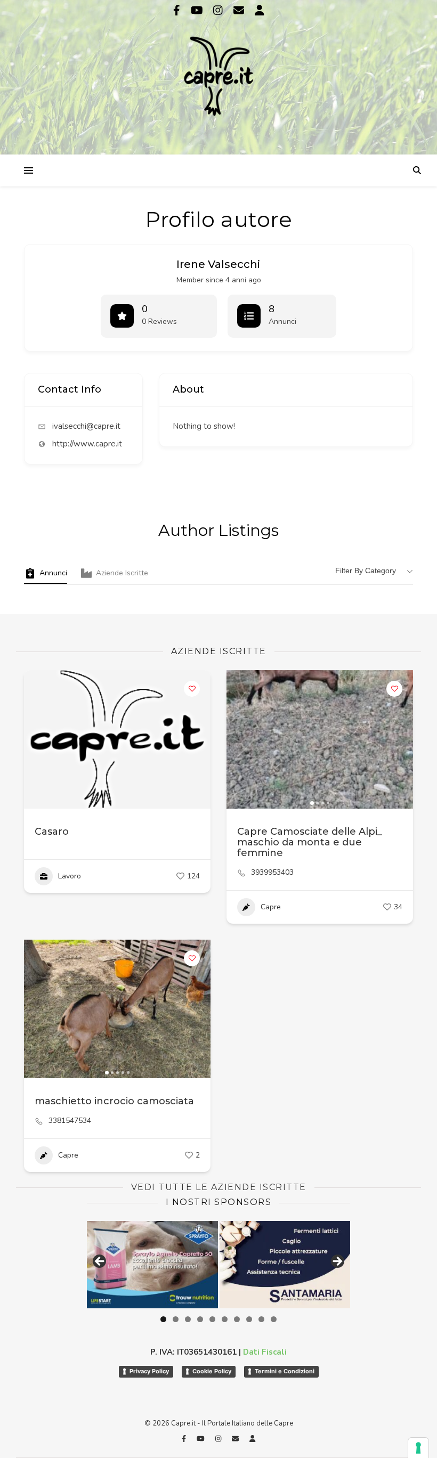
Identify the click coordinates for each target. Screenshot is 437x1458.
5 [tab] (212, 1319)
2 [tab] (176, 1319)
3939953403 (272, 872)
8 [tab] (249, 1319)
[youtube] (198, 10)
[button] (240, 739)
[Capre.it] (218, 76)
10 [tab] (274, 1319)
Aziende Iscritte (122, 573)
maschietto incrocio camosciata (114, 1101)
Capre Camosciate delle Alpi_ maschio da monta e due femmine (309, 842)
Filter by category (365, 570)
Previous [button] (100, 1262)
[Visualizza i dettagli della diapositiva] (152, 1264)
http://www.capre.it (87, 443)
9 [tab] (261, 1319)
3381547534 (69, 1121)
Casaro (52, 831)
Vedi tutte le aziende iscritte (218, 1187)
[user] (259, 10)
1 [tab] (163, 1319)
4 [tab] (200, 1319)
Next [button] (337, 1262)
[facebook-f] (178, 10)
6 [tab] (225, 1319)
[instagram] (219, 10)
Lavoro (69, 876)
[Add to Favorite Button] (192, 689)
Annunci (53, 573)
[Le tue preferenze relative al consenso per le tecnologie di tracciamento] (418, 1448)
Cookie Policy (211, 1371)
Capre (271, 907)
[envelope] (240, 10)
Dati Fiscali (265, 1352)
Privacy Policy (149, 1371)
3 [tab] (188, 1319)
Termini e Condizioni (284, 1371)
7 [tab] (237, 1319)
